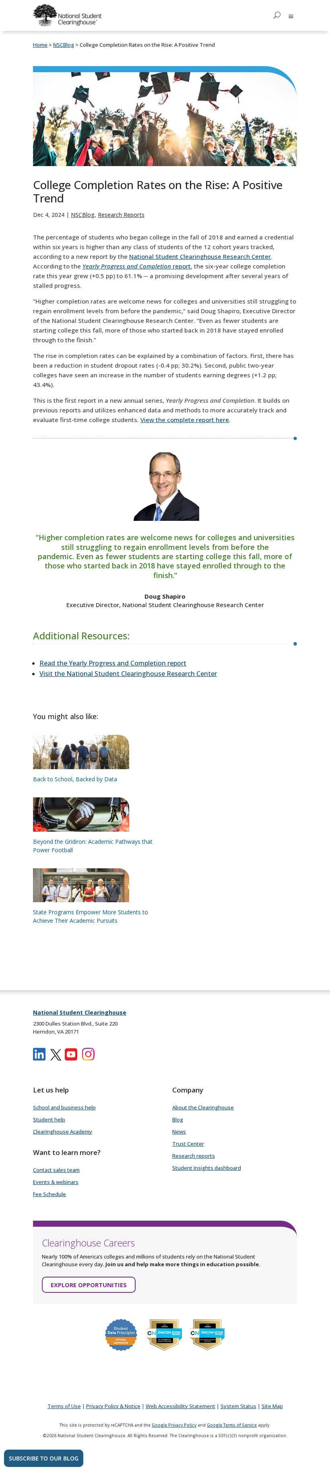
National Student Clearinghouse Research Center (200, 256)
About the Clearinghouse (203, 1107)
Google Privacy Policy (174, 1425)
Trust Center (188, 1143)
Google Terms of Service (232, 1425)
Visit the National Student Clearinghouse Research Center (128, 673)
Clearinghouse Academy (62, 1131)
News (179, 1131)
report (136, 266)
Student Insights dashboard (206, 1167)
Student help (49, 1119)
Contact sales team (56, 1169)
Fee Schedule (49, 1194)
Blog (177, 1119)
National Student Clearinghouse (79, 1012)
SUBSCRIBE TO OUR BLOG (43, 1458)
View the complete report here (184, 420)
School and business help (64, 1107)
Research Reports (121, 214)
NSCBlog (83, 214)
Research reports (193, 1155)
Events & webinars (55, 1182)
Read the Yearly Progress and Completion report (112, 663)
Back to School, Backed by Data (75, 779)
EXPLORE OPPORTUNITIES (89, 1285)
